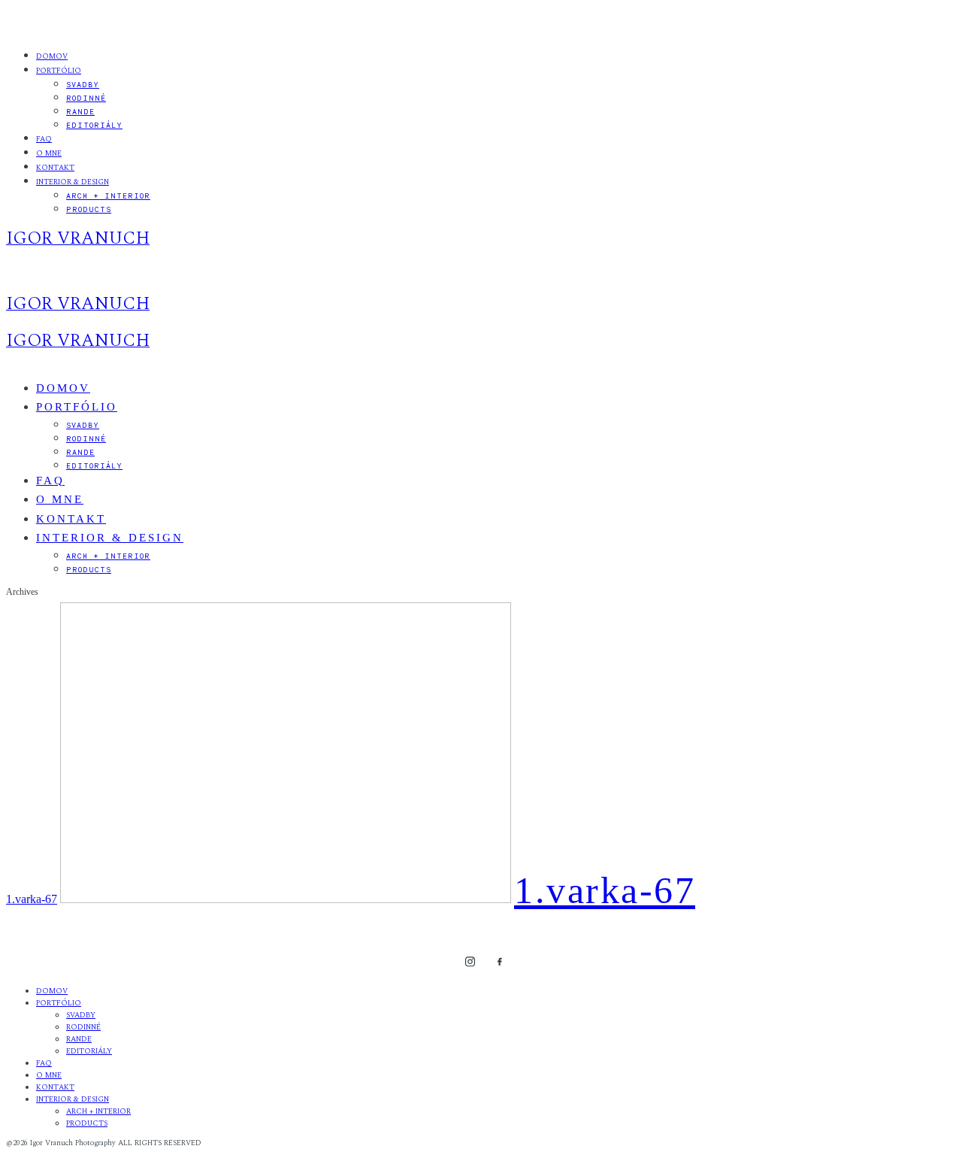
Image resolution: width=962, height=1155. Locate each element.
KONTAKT (55, 168)
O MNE (49, 153)
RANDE (80, 111)
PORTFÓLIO (58, 71)
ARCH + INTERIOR (108, 195)
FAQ (44, 139)
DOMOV (52, 56)
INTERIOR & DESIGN (72, 182)
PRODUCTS (88, 209)
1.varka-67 (31, 899)
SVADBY (82, 84)
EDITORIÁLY (94, 124)
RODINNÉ (86, 97)
